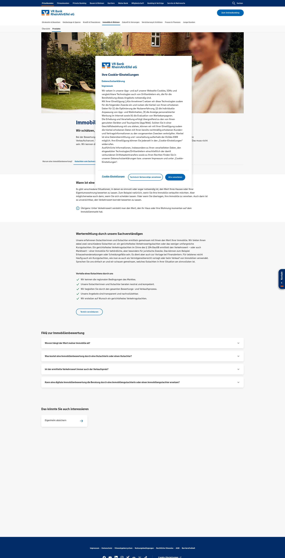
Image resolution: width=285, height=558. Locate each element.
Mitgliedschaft (138, 3)
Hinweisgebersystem (123, 548)
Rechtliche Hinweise (164, 548)
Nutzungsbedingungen (144, 548)
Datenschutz (107, 548)
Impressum (94, 548)
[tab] (51, 22)
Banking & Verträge (155, 3)
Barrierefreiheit (188, 548)
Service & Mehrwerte (176, 3)
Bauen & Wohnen (97, 3)
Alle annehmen (175, 177)
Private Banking (79, 3)
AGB (177, 548)
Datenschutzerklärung (113, 81)
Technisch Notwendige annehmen (145, 177)
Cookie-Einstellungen (113, 176)
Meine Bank (123, 3)
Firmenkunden (63, 3)
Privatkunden (47, 3)
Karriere (111, 3)
